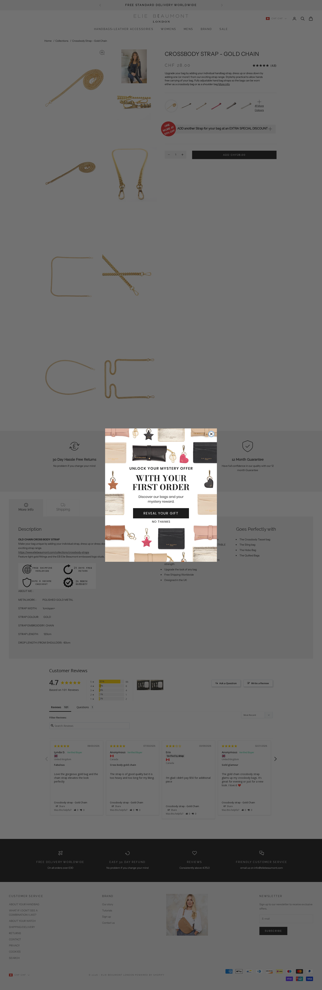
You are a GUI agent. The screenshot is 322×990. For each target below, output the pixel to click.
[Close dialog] (211, 434)
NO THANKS (161, 521)
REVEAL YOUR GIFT (161, 513)
